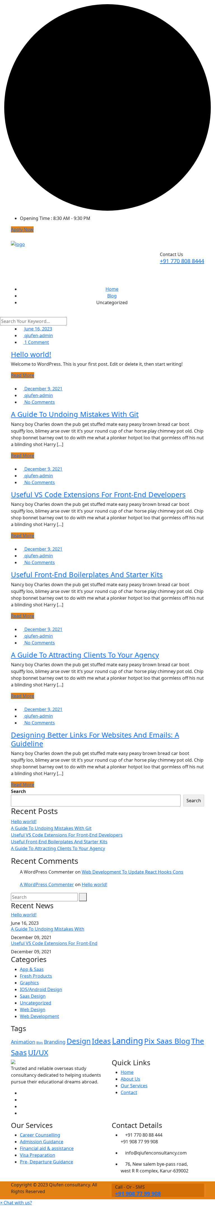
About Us (130, 1079)
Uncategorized (35, 1003)
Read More (22, 375)
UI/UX (38, 1052)
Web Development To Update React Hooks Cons (132, 872)
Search (18, 791)
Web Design (32, 1009)
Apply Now (22, 229)
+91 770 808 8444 (182, 261)
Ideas (101, 1041)
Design (79, 1041)
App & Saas (32, 969)
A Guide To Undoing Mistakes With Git (75, 414)
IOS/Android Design (41, 989)
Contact (129, 1092)
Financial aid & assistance (47, 1148)
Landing (127, 1040)
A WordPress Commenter (47, 884)
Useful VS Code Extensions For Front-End (54, 943)
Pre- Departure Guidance (46, 1162)
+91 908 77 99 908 (138, 1193)
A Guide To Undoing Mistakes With (47, 929)
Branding (55, 1041)
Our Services (134, 1086)
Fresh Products (36, 976)
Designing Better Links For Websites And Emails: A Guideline (95, 739)
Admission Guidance (41, 1142)
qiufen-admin (38, 335)
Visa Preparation (37, 1155)
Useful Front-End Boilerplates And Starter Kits (87, 574)
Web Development (39, 1016)
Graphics (29, 983)
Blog (39, 1043)
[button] (16, 1203)
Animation (23, 1041)
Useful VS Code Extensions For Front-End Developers (98, 494)
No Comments (39, 402)
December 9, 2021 (42, 389)
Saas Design (33, 996)
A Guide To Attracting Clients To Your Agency (85, 655)
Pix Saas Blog (167, 1041)
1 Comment (36, 342)
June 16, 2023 (37, 329)
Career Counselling (40, 1135)
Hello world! (31, 354)
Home (127, 1072)
